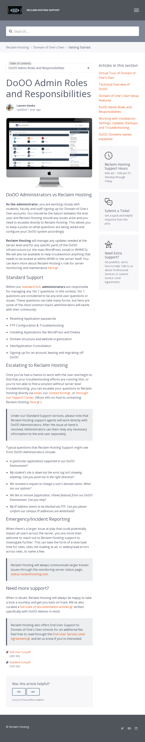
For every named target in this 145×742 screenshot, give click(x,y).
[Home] (15, 10)
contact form (58, 393)
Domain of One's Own (48, 47)
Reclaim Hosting (17, 47)
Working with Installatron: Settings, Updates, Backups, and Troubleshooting (118, 123)
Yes (19, 691)
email (37, 393)
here (51, 268)
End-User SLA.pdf (20, 652)
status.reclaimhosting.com (29, 574)
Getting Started (79, 47)
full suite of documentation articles (44, 607)
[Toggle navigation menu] (136, 10)
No (33, 691)
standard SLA (31, 287)
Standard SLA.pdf (19, 662)
